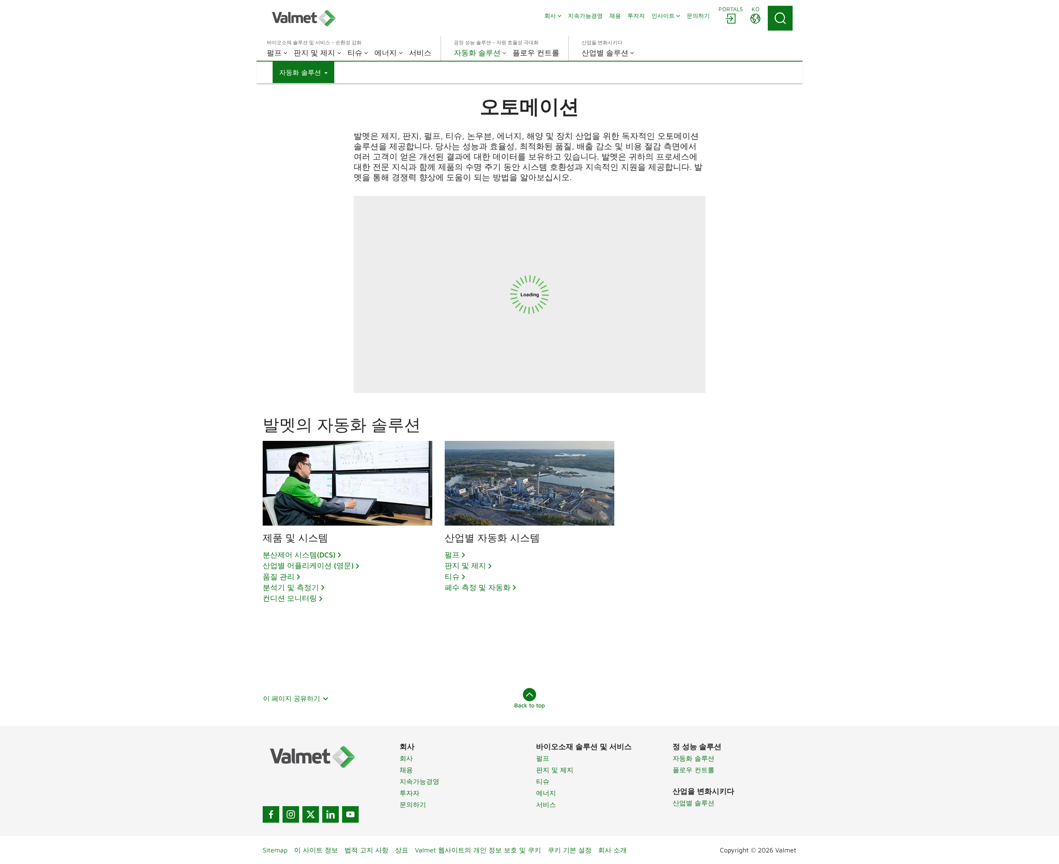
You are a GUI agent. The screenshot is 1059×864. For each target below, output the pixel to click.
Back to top (529, 705)
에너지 (546, 793)
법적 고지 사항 (366, 850)
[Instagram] (291, 814)
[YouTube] (350, 814)
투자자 (409, 793)
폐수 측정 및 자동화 (477, 587)
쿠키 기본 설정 (570, 850)
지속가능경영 (419, 781)
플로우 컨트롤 (693, 770)
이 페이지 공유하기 (291, 698)
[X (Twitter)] (310, 814)
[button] (303, 72)
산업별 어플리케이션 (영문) (308, 565)
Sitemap (275, 850)
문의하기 (413, 804)
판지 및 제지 (465, 565)
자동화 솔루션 (693, 758)
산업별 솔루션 (693, 803)
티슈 (452, 576)
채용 (406, 770)
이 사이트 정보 (316, 850)
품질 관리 (279, 576)
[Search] (780, 18)
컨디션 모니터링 (290, 598)
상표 (401, 850)
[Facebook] (271, 814)
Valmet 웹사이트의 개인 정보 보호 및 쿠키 (478, 850)
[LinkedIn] (330, 814)
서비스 (546, 804)
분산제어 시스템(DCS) (299, 554)
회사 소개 (612, 850)
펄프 (452, 554)
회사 (406, 758)
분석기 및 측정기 (291, 587)
